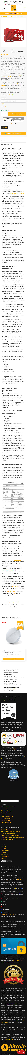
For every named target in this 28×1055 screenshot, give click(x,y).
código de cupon (9, 1039)
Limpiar (2, 103)
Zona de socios (4, 854)
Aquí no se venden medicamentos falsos (10, 831)
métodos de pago (16, 586)
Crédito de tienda (5, 850)
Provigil (4, 58)
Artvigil (2, 758)
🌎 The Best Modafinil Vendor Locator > (13, 133)
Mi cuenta (3, 852)
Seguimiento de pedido (6, 810)
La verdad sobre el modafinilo (8, 833)
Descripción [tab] (4, 140)
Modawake (8, 76)
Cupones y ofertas (5, 812)
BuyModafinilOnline (10, 591)
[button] (24, 9)
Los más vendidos (19, 16)
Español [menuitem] (5, 801)
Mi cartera (3, 848)
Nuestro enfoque (5, 808)
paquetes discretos (12, 1004)
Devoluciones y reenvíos (6, 818)
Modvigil (3, 76)
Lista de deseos (4, 846)
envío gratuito (17, 560)
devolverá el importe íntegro (8, 570)
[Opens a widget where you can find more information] (21, 1052)
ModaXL (18, 749)
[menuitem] (10, 801)
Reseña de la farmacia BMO (7, 816)
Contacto (3, 858)
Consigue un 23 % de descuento (8, 807)
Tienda (12, 16)
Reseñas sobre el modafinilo (7, 829)
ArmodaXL (22, 756)
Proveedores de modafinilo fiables (9, 839)
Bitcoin (14, 593)
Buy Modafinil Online (5, 16)
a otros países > (20, 13)
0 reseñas (11, 94)
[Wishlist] (22, 654)
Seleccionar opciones (13, 659)
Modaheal (21, 75)
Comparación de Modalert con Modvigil (10, 835)
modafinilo (15, 607)
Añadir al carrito (17, 114)
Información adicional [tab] (6, 144)
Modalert (16, 193)
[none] (10, 801)
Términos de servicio (5, 820)
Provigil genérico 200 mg (8, 652)
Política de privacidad (6, 822)
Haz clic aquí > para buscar (7, 914)
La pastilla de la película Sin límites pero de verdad (12, 837)
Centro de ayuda (5, 856)
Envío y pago (4, 814)
